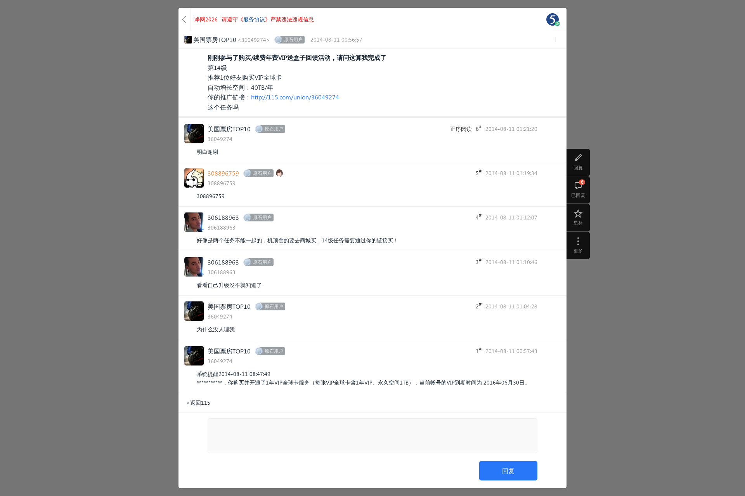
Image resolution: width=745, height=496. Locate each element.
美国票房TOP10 (229, 129)
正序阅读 (461, 128)
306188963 (223, 217)
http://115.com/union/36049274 (295, 97)
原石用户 (293, 39)
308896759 (223, 173)
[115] (552, 19)
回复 (508, 470)
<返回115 (198, 402)
